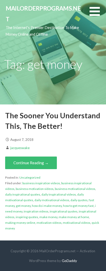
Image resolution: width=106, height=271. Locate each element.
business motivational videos (75, 189)
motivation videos (49, 223)
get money (23, 206)
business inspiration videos (41, 183)
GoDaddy (69, 260)
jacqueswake (20, 148)
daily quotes (78, 200)
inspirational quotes (63, 211)
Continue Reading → (31, 162)
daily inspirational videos (58, 194)
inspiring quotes (27, 217)
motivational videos (76, 223)
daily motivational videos (51, 200)
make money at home (74, 217)
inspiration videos (36, 211)
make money (48, 217)
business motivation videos (35, 189)
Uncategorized (29, 177)
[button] (98, 14)
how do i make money (47, 206)
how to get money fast (78, 206)
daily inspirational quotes (22, 194)
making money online (20, 223)
